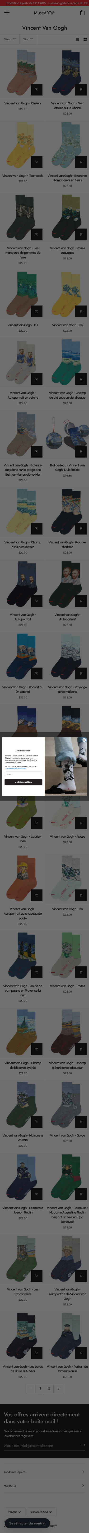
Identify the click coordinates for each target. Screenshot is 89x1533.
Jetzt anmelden (23, 782)
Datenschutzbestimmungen (15, 768)
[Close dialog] (84, 740)
